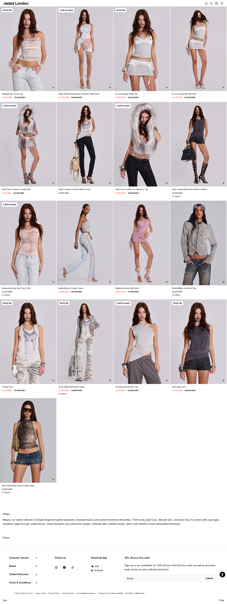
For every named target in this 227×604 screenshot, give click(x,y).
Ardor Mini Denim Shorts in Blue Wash (18, 486)
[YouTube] (64, 567)
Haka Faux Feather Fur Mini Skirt (16, 189)
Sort (5, 600)
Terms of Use (40, 593)
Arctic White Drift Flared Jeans (72, 387)
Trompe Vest (7, 387)
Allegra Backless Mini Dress (127, 288)
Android (98, 570)
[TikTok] (72, 567)
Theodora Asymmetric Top (126, 387)
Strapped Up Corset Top (12, 94)
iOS (97, 566)
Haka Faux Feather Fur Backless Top (131, 189)
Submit (209, 578)
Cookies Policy (68, 593)
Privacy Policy (54, 593)
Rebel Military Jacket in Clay (184, 288)
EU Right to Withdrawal (135, 593)
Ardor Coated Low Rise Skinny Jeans (75, 189)
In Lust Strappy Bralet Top (126, 94)
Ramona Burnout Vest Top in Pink (16, 288)
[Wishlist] (211, 3)
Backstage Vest (179, 387)
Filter (221, 600)
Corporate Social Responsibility (110, 593)
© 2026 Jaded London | (24, 593)
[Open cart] (216, 3)
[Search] (206, 3)
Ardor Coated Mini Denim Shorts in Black (189, 189)
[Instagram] (56, 567)
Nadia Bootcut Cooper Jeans (71, 288)
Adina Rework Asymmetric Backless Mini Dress (79, 94)
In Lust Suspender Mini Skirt (184, 94)
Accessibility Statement (85, 593)
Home (6, 537)
